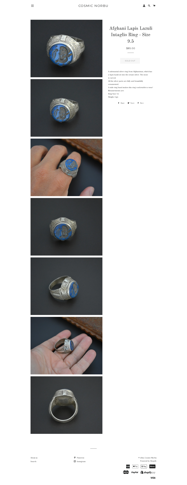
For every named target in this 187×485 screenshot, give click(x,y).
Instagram (81, 461)
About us (34, 458)
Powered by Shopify (148, 461)
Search (33, 461)
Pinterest (80, 458)
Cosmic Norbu (93, 6)
